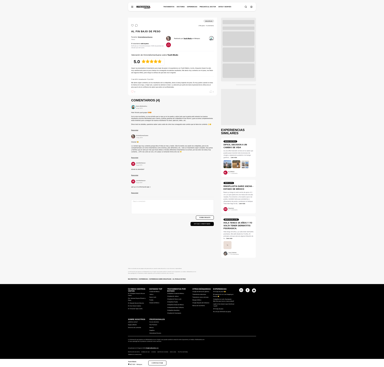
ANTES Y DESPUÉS (224, 7)
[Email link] (254, 290)
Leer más (234, 157)
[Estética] (143, 7)
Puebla (151, 300)
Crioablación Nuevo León (174, 299)
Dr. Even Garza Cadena (134, 306)
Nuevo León (152, 297)
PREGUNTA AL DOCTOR (208, 7)
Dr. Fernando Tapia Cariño (135, 308)
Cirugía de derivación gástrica (200, 291)
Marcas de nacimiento (198, 305)
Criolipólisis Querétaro (173, 310)
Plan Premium (153, 324)
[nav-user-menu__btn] (251, 7)
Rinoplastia (229, 183)
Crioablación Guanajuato (174, 313)
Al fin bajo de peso (218, 309)
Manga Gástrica (230, 141)
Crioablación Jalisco (173, 296)
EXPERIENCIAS (192, 7)
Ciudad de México (154, 291)
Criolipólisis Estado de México (175, 304)
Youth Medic (188, 38)
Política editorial (183, 351)
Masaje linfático (196, 300)
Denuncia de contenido (134, 327)
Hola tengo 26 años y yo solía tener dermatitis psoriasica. (238, 225)
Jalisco (151, 294)
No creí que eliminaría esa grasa (222, 311)
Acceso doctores (154, 322)
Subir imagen (204, 217)
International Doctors (155, 333)
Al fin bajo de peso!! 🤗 (219, 291)
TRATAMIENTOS (168, 7)
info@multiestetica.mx (152, 348)
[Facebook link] (248, 290)
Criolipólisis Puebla (172, 302)
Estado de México (154, 302)
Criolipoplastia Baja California (175, 307)
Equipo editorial (132, 324)
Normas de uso (145, 351)
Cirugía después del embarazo (200, 302)
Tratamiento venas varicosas (200, 297)
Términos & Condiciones (135, 354)
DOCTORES (181, 7)
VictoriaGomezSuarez (145, 37)
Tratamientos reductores (199, 294)
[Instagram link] (241, 290)
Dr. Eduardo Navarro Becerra (136, 303)
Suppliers (152, 330)
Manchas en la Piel (231, 219)
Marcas (151, 327)
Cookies (153, 351)
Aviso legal (173, 351)
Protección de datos (134, 351)
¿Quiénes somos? (133, 322)
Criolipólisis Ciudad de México (175, 293)
